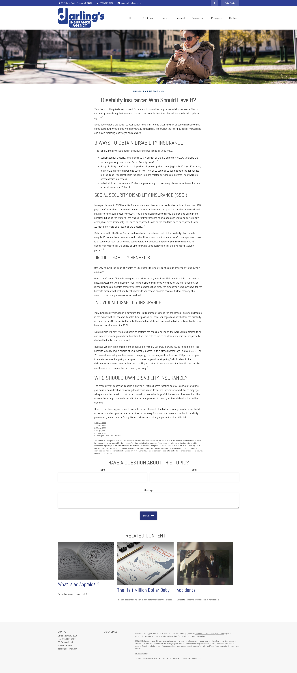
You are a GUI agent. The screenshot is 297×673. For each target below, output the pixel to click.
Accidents (186, 590)
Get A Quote (230, 3)
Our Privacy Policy (141, 653)
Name (102, 469)
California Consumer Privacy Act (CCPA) (209, 633)
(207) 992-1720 (106, 3)
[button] (132, 17)
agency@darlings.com (131, 3)
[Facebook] (214, 3)
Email (195, 469)
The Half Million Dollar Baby (143, 590)
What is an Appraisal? (78, 584)
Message (148, 490)
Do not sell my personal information (191, 636)
